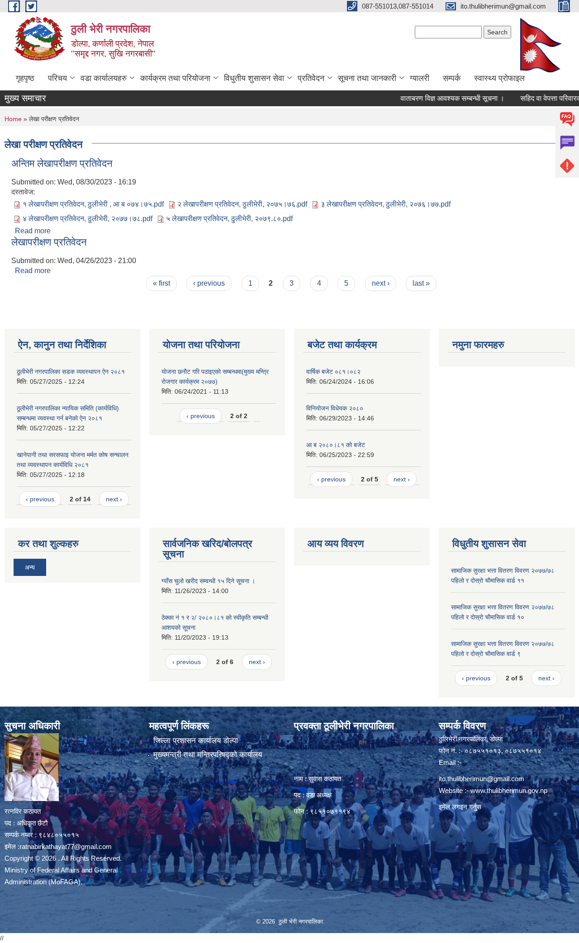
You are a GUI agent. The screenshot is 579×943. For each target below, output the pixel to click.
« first (161, 283)
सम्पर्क (451, 78)
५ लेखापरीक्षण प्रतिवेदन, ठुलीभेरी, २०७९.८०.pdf (229, 218)
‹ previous (209, 283)
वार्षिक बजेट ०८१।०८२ (333, 371)
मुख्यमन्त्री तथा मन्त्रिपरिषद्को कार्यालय (207, 754)
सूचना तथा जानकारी (367, 78)
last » (421, 283)
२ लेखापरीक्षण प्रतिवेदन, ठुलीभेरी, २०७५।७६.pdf (242, 204)
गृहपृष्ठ (25, 78)
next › (380, 283)
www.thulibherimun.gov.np (508, 790)
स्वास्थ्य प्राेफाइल (499, 78)
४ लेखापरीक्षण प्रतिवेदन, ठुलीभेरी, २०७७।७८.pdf (87, 218)
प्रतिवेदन (311, 78)
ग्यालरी (419, 78)
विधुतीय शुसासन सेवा (254, 78)
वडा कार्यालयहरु (104, 78)
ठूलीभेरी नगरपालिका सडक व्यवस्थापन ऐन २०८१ (71, 371)
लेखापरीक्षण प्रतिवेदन (49, 242)
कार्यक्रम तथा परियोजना (175, 78)
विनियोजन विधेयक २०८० (334, 408)
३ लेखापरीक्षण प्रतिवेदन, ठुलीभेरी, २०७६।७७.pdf (386, 204)
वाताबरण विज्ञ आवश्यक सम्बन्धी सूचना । (435, 98)
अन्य (30, 567)
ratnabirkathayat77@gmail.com (65, 846)
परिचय (57, 78)
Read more (33, 231)
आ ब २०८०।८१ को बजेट (335, 444)
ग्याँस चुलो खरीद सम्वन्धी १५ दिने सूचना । (208, 581)
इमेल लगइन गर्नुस (460, 807)
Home (13, 119)
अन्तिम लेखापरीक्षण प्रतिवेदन (62, 163)
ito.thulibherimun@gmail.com (481, 779)
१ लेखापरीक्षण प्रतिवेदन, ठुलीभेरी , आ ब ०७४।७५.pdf (93, 204)
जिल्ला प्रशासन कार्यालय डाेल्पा (195, 740)
